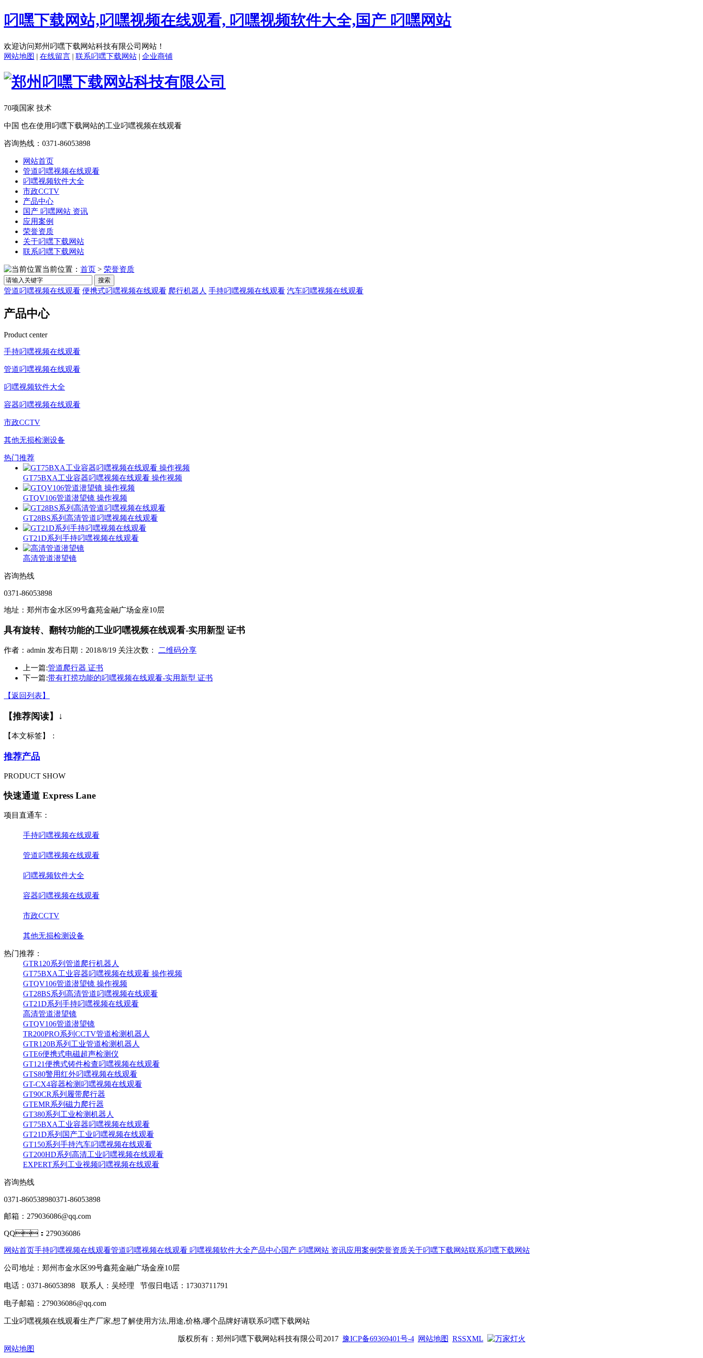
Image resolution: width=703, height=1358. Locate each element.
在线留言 (55, 56)
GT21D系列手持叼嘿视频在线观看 (81, 538)
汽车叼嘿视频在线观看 (325, 291)
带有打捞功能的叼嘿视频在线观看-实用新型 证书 (130, 678)
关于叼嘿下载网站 (53, 241)
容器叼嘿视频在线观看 (42, 405)
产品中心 (38, 201)
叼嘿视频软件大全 (53, 181)
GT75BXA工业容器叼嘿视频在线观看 (86, 1124)
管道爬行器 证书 (75, 668)
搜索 (104, 280)
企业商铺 (157, 56)
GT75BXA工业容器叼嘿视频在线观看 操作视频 (102, 478)
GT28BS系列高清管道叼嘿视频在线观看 (90, 518)
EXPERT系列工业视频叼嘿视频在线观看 (91, 1164)
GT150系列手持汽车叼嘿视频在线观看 (87, 1144)
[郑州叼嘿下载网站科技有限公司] (115, 81)
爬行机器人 (187, 291)
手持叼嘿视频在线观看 (247, 291)
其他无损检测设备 (34, 440)
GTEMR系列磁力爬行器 (63, 1104)
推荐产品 (22, 756)
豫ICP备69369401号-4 (378, 1339)
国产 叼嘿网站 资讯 (55, 211)
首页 (88, 269)
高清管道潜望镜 (50, 558)
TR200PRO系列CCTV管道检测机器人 (86, 1034)
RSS (459, 1339)
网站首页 (38, 161)
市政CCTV (41, 191)
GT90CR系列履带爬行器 (64, 1094)
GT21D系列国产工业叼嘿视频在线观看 (88, 1134)
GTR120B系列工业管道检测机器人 (81, 1044)
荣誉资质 (38, 231)
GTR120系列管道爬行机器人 (71, 963)
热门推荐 (19, 458)
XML (474, 1339)
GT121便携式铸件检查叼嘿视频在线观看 (91, 1064)
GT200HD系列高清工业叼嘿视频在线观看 (93, 1154)
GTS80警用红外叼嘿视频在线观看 (80, 1074)
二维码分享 (177, 650)
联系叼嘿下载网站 (106, 56)
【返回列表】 (27, 695)
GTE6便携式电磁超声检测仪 (71, 1054)
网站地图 (19, 56)
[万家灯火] (506, 1339)
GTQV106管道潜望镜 (59, 1024)
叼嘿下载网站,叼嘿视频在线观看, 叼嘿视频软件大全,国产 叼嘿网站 (227, 20)
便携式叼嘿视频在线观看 (124, 291)
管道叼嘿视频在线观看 (61, 171)
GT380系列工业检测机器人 (68, 1114)
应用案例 (38, 221)
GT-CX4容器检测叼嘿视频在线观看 (82, 1084)
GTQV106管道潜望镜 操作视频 (75, 498)
